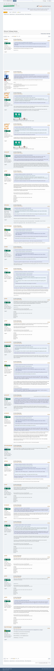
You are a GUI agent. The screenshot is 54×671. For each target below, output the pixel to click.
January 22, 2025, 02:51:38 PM (18, 362)
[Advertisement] (27, 23)
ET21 (6, 171)
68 (12, 36)
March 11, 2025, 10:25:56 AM (17, 485)
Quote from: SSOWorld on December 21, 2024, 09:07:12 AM (23, 174)
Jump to (36, 662)
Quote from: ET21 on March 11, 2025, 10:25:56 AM (22, 508)
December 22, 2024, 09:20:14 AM (18, 247)
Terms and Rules (46, 668)
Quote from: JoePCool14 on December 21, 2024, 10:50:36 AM (23, 155)
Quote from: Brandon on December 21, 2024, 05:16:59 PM (23, 229)
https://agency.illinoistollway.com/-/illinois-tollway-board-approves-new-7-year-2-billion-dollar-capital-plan (30, 44)
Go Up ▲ (50, 668)
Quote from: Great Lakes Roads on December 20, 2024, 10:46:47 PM (24, 74)
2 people (15, 50)
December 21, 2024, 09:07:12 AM (18, 72)
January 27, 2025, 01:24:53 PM (18, 446)
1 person (15, 295)
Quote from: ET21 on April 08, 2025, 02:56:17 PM (22, 600)
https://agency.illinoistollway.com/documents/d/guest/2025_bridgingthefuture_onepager (28, 629)
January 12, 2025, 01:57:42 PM (18, 299)
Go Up (5, 658)
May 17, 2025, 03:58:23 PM (17, 598)
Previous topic (43, 33)
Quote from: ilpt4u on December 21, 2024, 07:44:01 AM (23, 127)
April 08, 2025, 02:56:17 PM (17, 556)
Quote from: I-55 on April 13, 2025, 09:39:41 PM (22, 389)
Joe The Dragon (8, 226)
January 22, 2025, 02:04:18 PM (18, 343)
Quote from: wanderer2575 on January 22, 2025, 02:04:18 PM (24, 364)
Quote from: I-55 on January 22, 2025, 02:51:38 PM (22, 398)
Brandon (7, 205)
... (11, 36)
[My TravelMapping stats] (4, 108)
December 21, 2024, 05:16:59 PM (18, 206)
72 (17, 36)
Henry (6, 461)
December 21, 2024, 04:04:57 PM (18, 172)
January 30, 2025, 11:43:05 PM (18, 462)
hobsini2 (7, 413)
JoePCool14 (7, 92)
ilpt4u (6, 39)
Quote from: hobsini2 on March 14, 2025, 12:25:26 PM (23, 524)
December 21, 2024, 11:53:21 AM (18, 153)
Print (49, 36)
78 (19, 36)
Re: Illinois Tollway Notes (17, 39)
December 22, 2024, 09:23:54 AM (18, 269)
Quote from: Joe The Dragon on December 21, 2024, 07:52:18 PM (24, 271)
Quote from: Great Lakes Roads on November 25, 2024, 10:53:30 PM (26, 467)
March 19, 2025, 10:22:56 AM (17, 522)
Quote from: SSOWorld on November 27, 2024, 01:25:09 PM (23, 464)
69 (13, 36)
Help (42, 668)
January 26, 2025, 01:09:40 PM (18, 414)
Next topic (48, 33)
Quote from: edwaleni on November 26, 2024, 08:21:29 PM (24, 465)
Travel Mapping (16, 120)
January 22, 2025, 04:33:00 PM (18, 396)
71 (16, 36)
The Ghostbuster (8, 445)
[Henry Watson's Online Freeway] (4, 473)
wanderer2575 (8, 342)
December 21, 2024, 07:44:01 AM (18, 40)
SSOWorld (7, 71)
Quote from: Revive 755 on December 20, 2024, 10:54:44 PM (23, 42)
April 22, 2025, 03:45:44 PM (17, 577)
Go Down (5, 36)
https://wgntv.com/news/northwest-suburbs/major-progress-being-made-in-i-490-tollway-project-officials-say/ (31, 469)
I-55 (6, 361)
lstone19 (7, 152)
